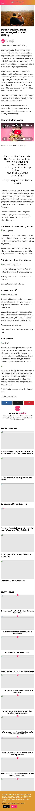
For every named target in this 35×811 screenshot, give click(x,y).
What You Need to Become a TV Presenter (17, 671)
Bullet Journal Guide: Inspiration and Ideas (16, 478)
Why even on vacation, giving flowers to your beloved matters (17, 733)
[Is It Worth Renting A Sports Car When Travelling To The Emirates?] (17, 702)
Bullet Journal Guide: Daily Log (14, 504)
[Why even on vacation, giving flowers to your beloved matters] (17, 723)
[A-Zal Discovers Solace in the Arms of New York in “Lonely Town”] (17, 765)
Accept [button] (14, 806)
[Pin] (29, 403)
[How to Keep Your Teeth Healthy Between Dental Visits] (17, 602)
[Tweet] (18, 403)
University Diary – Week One (13, 580)
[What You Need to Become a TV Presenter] (17, 662)
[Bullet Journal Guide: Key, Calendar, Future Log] (17, 543)
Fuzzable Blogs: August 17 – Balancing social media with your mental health (17, 452)
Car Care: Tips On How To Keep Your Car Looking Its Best (17, 754)
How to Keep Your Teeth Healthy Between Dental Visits (17, 612)
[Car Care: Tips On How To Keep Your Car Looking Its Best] (17, 744)
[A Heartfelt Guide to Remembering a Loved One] (17, 623)
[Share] (6, 403)
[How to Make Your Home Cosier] (17, 643)
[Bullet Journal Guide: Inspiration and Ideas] (17, 466)
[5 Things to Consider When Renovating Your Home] (17, 681)
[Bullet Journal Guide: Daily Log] (17, 492)
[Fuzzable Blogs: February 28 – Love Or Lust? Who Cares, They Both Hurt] (17, 517)
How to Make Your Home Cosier (17, 652)
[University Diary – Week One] (17, 569)
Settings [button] (6, 806)
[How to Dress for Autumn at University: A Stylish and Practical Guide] (17, 785)
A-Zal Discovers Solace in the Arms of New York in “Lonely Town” (17, 774)
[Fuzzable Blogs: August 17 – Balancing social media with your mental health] (17, 440)
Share (3, 7)
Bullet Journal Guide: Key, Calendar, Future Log (16, 555)
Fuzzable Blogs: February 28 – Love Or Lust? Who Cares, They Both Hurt (17, 529)
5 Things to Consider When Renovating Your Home (17, 691)
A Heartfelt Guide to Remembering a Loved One (17, 633)
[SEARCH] (32, 2)
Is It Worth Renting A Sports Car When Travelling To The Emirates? (17, 712)
